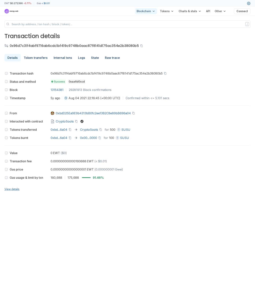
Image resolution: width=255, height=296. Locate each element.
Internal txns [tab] (63, 58)
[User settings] (249, 3)
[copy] (142, 46)
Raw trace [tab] (112, 58)
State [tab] (95, 58)
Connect (242, 11)
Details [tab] (12, 58)
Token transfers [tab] (36, 58)
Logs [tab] (81, 58)
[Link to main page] (11, 11)
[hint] (6, 73)
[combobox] (66, 98)
